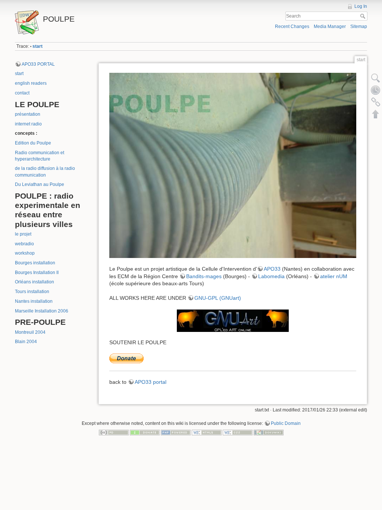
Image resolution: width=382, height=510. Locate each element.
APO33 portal (150, 382)
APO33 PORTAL (38, 64)
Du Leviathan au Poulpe (39, 184)
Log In (360, 6)
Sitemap (358, 26)
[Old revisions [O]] (376, 90)
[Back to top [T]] (376, 114)
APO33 (272, 269)
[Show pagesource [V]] (376, 78)
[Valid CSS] (238, 432)
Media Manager (330, 26)
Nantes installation (34, 301)
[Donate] (145, 432)
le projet (23, 234)
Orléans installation (34, 281)
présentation (27, 114)
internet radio (28, 124)
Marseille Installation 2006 (41, 311)
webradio (24, 243)
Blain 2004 (26, 341)
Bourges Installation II (37, 272)
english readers (31, 83)
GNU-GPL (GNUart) (217, 298)
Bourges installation (35, 262)
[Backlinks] (376, 102)
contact (22, 93)
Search (363, 16)
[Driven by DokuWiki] (269, 432)
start (37, 46)
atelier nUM (333, 276)
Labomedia (271, 276)
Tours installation (32, 291)
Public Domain (286, 423)
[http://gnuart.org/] (232, 321)
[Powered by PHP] (176, 432)
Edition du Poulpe (33, 143)
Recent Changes (292, 26)
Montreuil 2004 (30, 332)
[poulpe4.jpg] (232, 165)
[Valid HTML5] (207, 432)
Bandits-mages (204, 276)
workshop (25, 253)
